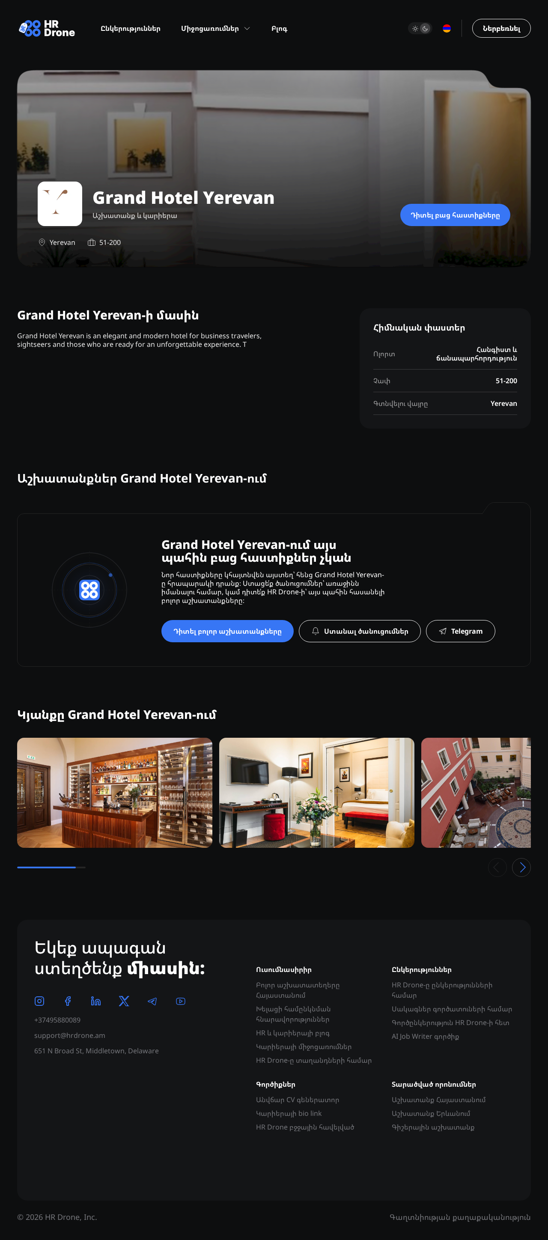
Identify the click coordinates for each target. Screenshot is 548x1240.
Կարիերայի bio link (289, 1113)
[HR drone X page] (124, 1001)
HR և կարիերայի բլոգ (293, 1032)
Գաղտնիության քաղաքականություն (460, 1217)
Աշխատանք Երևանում (431, 1113)
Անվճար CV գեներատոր (298, 1099)
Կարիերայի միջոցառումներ (304, 1046)
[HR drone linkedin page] (96, 1001)
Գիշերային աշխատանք (433, 1127)
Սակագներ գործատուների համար (452, 1008)
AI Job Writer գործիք (425, 1036)
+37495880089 (57, 1020)
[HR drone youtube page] (181, 1001)
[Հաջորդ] (521, 867)
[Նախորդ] (497, 867)
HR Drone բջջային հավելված (305, 1127)
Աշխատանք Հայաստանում (439, 1099)
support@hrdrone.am (69, 1035)
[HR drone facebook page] (68, 1001)
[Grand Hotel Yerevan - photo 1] (114, 793)
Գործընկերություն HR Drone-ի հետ (450, 1022)
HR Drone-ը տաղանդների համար (314, 1060)
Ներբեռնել (501, 28)
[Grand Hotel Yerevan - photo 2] (316, 793)
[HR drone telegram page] (152, 1001)
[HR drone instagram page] (39, 1001)
